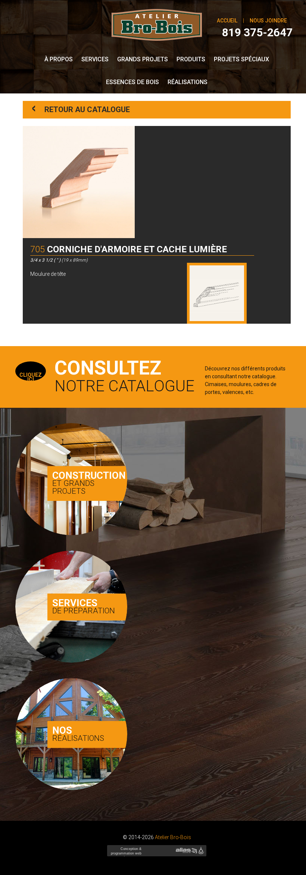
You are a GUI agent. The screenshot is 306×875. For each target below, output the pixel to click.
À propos (58, 59)
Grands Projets (142, 59)
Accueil (227, 21)
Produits (191, 59)
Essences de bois (132, 82)
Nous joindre (268, 21)
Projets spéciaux (241, 59)
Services (95, 59)
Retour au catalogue (81, 108)
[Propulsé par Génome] (202, 850)
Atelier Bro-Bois (173, 837)
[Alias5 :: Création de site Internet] (186, 850)
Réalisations (187, 82)
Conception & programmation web (125, 853)
